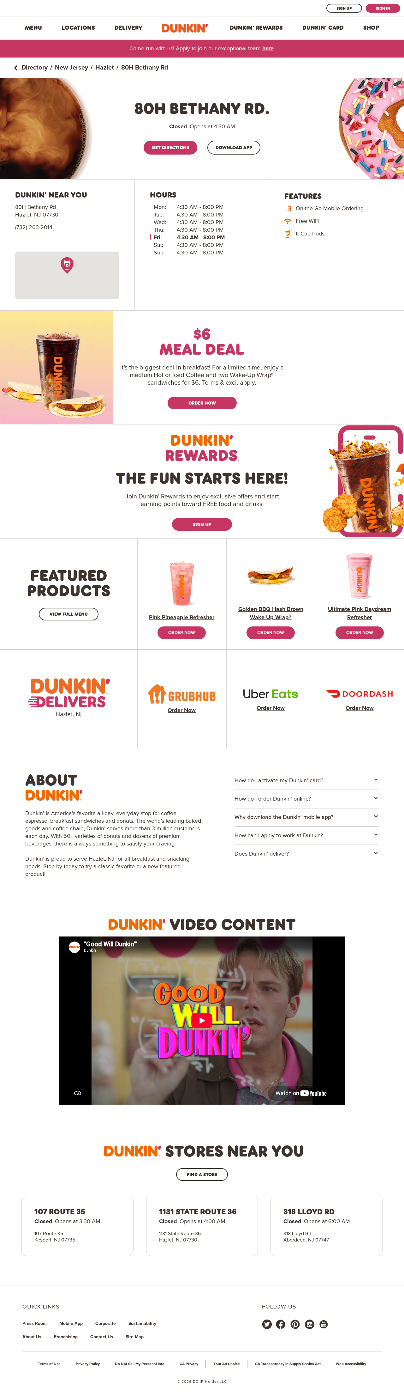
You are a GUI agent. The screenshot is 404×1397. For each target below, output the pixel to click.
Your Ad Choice (226, 1364)
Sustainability (142, 1323)
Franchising (66, 1337)
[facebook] (280, 1324)
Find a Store (202, 1174)
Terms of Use (49, 1364)
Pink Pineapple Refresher (181, 617)
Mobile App (71, 1323)
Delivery (128, 28)
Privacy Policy (88, 1364)
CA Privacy (189, 1364)
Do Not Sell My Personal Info (139, 1364)
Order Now (202, 403)
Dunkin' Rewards (256, 28)
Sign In (383, 8)
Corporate (105, 1323)
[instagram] (309, 1324)
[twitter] (267, 1324)
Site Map (135, 1337)
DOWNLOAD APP (234, 147)
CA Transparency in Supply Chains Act (288, 1364)
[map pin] (67, 265)
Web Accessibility (351, 1364)
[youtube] (323, 1324)
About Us (31, 1337)
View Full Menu (69, 614)
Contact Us (101, 1337)
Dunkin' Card (323, 28)
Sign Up (344, 8)
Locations (78, 28)
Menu (33, 28)
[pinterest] (295, 1324)
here (268, 49)
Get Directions (170, 147)
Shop (371, 28)
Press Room (34, 1323)
